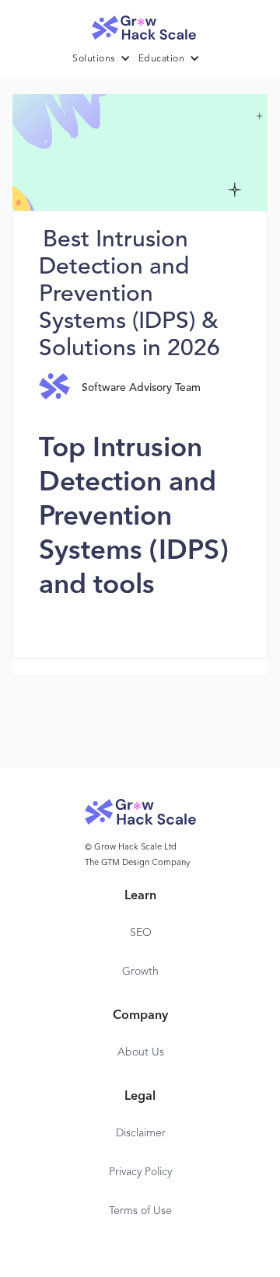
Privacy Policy (140, 1172)
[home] (140, 24)
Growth (140, 971)
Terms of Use (140, 1210)
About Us (140, 1052)
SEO (141, 932)
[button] (105, 59)
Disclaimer (141, 1133)
